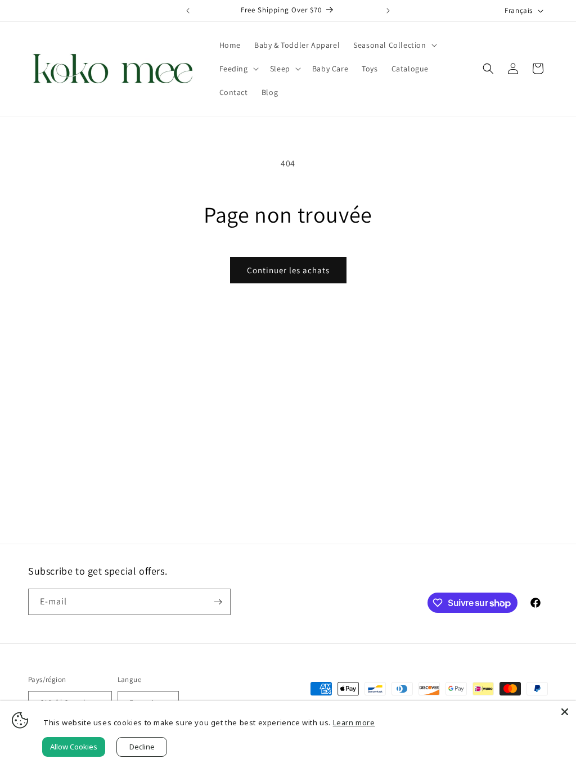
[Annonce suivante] (388, 10)
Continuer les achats (288, 270)
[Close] (564, 711)
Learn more (354, 722)
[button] (393, 45)
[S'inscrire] (217, 602)
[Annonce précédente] (188, 10)
